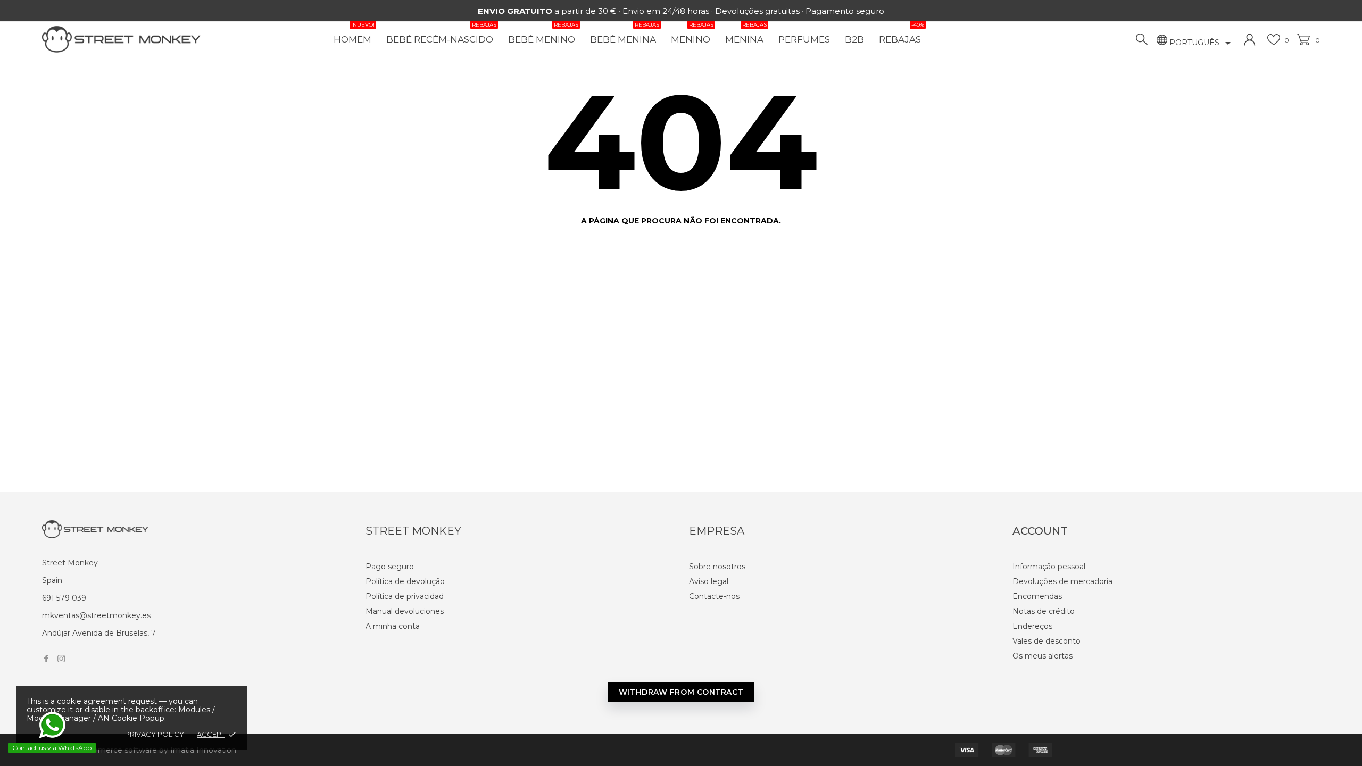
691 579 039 (64, 598)
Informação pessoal (1048, 566)
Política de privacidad (405, 596)
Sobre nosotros (717, 566)
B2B (854, 39)
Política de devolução (405, 581)
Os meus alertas (1042, 656)
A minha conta (393, 626)
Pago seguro (390, 566)
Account (1040, 530)
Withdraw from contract (681, 692)
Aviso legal (708, 581)
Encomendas (1037, 596)
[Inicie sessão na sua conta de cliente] (1250, 40)
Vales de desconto (1046, 641)
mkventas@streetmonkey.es (96, 615)
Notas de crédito (1043, 611)
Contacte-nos (714, 596)
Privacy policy (154, 734)
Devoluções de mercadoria (1062, 581)
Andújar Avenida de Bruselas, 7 (99, 633)
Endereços (1032, 626)
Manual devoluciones (405, 611)
